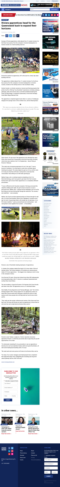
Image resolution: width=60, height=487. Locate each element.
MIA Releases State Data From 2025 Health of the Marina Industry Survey (49, 248)
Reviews (22, 455)
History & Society (47, 212)
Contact (48, 1)
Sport (45, 226)
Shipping (46, 224)
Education (46, 208)
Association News (48, 203)
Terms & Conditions (36, 459)
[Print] (17, 35)
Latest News (46, 217)
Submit (8, 400)
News (21, 450)
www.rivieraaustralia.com (7, 362)
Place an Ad (54, 1)
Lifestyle (45, 218)
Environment (46, 209)
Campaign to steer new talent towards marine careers (50, 252)
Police (45, 221)
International (46, 215)
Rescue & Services (48, 223)
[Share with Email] (14, 35)
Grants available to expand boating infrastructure (49, 241)
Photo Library (23, 453)
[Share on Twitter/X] (10, 35)
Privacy (33, 457)
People (45, 220)
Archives (43, 1)
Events (21, 459)
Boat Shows (46, 206)
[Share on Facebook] (6, 35)
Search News (54, 9)
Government (46, 211)
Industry (45, 214)
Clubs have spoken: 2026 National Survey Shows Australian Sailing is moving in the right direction (50, 244)
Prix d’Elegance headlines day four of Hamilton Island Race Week (50, 237)
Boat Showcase (47, 205)
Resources (22, 457)
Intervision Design (50, 482)
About (37, 1)
